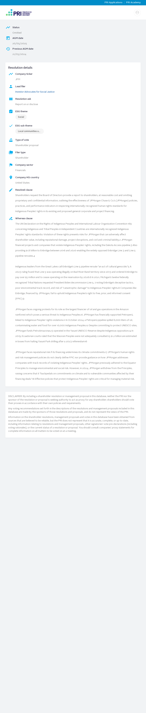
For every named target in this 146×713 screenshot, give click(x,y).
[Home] (18, 12)
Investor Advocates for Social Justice (34, 92)
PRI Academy (133, 2)
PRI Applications (113, 2)
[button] (137, 12)
